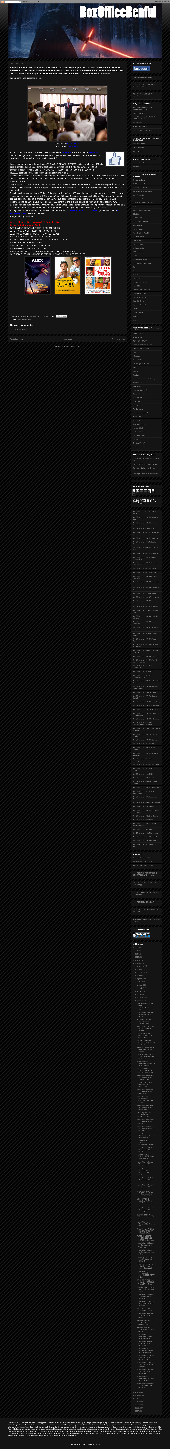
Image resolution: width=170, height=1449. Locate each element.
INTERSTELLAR (139, 184)
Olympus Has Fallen (140, 305)
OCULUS (136, 214)
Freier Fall (136, 367)
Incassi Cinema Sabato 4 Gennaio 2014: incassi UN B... (145, 1357)
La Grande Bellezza (140, 163)
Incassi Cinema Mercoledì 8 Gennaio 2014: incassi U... (145, 1336)
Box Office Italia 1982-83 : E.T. (144, 671)
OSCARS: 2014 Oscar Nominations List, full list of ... (145, 1217)
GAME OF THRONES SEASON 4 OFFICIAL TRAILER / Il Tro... (145, 1282)
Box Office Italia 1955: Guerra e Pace (146, 803)
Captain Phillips (138, 240)
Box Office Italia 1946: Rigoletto (144, 840)
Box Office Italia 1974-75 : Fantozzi (145, 709)
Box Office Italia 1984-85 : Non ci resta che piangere (145, 661)
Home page (67, 339)
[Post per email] (53, 316)
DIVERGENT (137, 337)
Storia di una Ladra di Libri (142, 345)
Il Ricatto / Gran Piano (141, 348)
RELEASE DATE (139, 123)
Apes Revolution (139, 195)
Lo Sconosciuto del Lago (142, 263)
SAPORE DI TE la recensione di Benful (145, 1309)
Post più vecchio (118, 339)
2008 (137, 1408)
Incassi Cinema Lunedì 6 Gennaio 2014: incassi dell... (145, 1343)
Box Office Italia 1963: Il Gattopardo (146, 765)
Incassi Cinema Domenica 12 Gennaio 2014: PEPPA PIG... (146, 1274)
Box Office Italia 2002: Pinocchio (144, 568)
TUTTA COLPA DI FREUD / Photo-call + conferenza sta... (145, 1157)
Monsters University (140, 282)
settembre (141, 975)
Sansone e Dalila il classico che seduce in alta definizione (144, 469)
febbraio (140, 997)
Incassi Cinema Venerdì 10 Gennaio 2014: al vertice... (145, 1303)
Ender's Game (138, 244)
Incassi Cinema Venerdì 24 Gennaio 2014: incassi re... (145, 1122)
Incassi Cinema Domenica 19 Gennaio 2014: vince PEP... (145, 1172)
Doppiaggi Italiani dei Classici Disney (146, 474)
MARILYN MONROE (140, 126)
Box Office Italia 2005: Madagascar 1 (146, 553)
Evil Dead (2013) (139, 443)
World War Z (137, 420)
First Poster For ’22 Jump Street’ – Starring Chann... (144, 1021)
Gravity (135, 255)
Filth (134, 352)
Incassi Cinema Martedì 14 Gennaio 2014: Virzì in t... (145, 1245)
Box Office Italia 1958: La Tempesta (146, 787)
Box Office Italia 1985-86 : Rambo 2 (146, 656)
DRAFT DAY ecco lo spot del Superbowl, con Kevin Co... (145, 1035)
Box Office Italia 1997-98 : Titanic (145, 593)
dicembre (140, 966)
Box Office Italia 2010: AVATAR (144, 529)
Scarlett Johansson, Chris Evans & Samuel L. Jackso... (146, 1042)
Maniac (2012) (138, 428)
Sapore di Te (137, 225)
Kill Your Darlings (139, 252)
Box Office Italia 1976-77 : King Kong (146, 702)
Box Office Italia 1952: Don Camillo (145, 816)
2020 (137, 948)
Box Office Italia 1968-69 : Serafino (145, 740)
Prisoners (136, 166)
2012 (137, 1395)
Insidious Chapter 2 (140, 390)
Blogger (97, 1444)
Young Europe (138, 312)
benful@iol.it (24, 1427)
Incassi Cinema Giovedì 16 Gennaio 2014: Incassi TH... (145, 1210)
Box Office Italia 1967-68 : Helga (144, 744)
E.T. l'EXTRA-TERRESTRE (142, 130)
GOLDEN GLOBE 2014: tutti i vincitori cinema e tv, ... (145, 1289)
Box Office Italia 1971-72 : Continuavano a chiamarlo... (143, 724)
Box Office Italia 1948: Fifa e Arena (145, 833)
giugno (140, 985)
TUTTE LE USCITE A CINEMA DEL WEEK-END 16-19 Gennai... (145, 1238)
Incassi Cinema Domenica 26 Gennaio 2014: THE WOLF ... (145, 1099)
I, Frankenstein (138, 147)
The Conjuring (138, 409)
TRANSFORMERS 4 (140, 333)
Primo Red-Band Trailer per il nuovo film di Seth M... (145, 1049)
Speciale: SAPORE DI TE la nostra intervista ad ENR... (145, 1329)
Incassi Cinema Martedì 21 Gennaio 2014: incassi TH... (145, 1150)
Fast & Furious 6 (139, 432)
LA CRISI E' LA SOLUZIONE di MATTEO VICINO (144, 118)
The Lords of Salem (140, 447)
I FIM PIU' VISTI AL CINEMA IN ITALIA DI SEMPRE (144, 85)
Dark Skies (137, 386)
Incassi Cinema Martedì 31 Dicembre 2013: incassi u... (145, 1385)
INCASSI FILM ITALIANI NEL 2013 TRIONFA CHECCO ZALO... (145, 1231)
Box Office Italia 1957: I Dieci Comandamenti (143, 792)
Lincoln (135, 320)
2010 (137, 1402)
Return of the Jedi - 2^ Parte (143, 862)
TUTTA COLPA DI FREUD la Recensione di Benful (145, 1143)
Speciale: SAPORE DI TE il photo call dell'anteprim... (145, 1322)
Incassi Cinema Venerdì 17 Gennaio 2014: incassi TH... (145, 1187)
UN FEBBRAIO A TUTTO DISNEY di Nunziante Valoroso (145, 1070)
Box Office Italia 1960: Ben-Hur (144, 778)
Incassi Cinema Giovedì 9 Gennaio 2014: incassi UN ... (145, 1315)
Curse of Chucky (139, 394)
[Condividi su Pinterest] (66, 316)
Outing (135, 316)
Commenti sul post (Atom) (71, 347)
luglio (139, 982)
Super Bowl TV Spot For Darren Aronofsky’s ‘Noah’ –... (145, 1028)
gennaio (140, 1001)
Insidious (136, 439)
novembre (141, 969)
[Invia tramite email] (57, 316)
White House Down (140, 259)
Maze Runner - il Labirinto (142, 191)
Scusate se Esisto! (139, 180)
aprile (139, 991)
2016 (137, 957)
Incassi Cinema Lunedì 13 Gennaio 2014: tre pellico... (145, 1252)
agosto (140, 979)
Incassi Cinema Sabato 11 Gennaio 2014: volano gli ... (145, 1296)
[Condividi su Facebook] (64, 316)
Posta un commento (19, 329)
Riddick (135, 271)
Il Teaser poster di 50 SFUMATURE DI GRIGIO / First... (144, 1115)
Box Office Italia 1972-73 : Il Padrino (146, 719)
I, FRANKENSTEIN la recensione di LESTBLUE (144, 1085)
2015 (137, 960)
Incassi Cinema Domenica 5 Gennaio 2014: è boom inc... (145, 1350)
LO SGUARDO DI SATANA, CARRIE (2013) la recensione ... (145, 1202)
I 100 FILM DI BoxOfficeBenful (144, 902)
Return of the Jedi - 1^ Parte (143, 865)
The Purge (136, 278)
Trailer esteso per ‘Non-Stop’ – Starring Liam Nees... (145, 1056)
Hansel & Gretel (138, 301)
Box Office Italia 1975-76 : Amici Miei (146, 706)
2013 (137, 1392)
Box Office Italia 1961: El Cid (143, 774)
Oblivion (136, 309)
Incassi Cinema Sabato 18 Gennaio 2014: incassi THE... (145, 1180)
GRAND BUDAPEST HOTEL (143, 203)
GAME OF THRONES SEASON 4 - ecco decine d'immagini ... (145, 1266)
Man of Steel (137, 286)
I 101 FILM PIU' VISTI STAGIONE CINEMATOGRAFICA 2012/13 (145, 874)
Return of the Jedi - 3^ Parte (143, 858)
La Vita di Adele (138, 237)
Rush (134, 267)
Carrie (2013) (137, 360)
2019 (137, 951)
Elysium (135, 274)
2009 (137, 1405)
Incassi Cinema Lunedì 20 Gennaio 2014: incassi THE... (145, 1164)
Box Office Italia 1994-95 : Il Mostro (145, 607)
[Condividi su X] (62, 316)
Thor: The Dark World (141, 233)
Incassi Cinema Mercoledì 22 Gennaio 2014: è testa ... (146, 1136)
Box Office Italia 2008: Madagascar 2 (146, 538)
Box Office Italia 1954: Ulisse (143, 806)
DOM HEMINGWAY (140, 341)
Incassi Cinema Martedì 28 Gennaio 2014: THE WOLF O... (145, 1077)
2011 (137, 1398)
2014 (137, 963)
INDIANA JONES (139, 113)
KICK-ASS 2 (137, 401)
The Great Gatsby (139, 297)
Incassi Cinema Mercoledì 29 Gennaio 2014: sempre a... (146, 1063)
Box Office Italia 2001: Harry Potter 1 (146, 572)
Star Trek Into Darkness (141, 290)
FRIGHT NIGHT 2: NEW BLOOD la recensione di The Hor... (145, 1259)
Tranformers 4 (138, 199)
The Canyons (137, 229)
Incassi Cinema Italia (24, 319)
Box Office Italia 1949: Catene (144, 829)
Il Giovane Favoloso (140, 187)
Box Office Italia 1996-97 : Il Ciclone (146, 597)
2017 (137, 954)
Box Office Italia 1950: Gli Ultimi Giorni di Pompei (144, 824)
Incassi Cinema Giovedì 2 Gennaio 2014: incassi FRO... (145, 1371)
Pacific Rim (137, 417)
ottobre (140, 972)
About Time (137, 151)
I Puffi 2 (135, 405)
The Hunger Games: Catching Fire (145, 379)
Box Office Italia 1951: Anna (143, 820)
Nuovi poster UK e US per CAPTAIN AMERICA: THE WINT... (145, 1006)
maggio (140, 988)
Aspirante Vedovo (139, 248)
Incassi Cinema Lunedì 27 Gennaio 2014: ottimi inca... (145, 1092)
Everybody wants (139, 144)
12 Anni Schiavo (138, 218)
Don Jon (136, 375)
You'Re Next (137, 398)
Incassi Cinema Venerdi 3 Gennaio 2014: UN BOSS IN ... (145, 1364)
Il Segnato (136, 356)
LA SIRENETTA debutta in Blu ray (145, 464)
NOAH (135, 206)
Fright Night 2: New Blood (142, 364)
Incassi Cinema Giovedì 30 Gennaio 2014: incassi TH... (145, 1014)
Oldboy (135, 371)
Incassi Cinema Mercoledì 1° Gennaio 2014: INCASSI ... (146, 1378)
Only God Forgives (139, 293)
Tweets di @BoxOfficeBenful (143, 77)
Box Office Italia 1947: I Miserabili (145, 837)
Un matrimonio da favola (142, 210)
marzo (139, 994)
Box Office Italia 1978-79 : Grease (145, 692)
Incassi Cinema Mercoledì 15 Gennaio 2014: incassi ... (146, 1224)
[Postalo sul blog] (59, 316)
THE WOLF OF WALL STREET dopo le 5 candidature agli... (145, 1194)
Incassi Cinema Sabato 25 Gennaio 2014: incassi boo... (145, 1107)
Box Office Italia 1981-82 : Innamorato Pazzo (142, 676)
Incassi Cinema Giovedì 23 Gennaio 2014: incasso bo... (145, 1129)
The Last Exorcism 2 (140, 413)
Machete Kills (137, 383)
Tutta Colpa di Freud (140, 221)
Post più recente (16, 339)
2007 (137, 1411)
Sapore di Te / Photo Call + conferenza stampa (142, 108)
